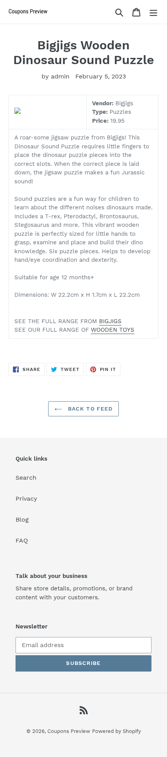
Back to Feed (89, 408)
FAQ (22, 540)
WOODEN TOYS (112, 329)
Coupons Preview (68, 731)
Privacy (26, 498)
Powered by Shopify (116, 731)
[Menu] (153, 12)
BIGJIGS (110, 321)
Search (26, 477)
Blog (22, 519)
